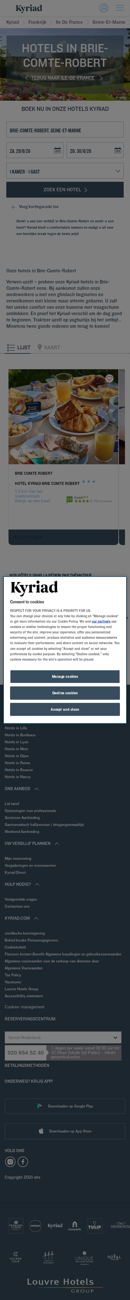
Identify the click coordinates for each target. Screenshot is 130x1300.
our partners (101, 621)
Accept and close (65, 709)
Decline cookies (65, 692)
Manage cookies (65, 676)
